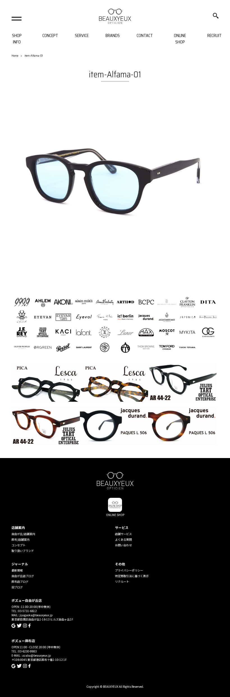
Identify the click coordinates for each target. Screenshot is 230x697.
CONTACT (145, 35)
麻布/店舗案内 (20, 539)
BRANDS (112, 35)
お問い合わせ (123, 545)
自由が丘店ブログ (23, 576)
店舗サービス (123, 534)
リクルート (122, 581)
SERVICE (82, 35)
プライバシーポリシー (129, 570)
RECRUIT (214, 35)
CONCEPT (50, 35)
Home (15, 56)
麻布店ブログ (20, 581)
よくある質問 (123, 539)
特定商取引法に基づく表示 (132, 576)
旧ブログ (17, 587)
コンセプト (19, 545)
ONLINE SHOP (180, 38)
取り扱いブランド (23, 551)
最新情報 (17, 570)
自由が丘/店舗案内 (23, 534)
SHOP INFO (17, 38)
